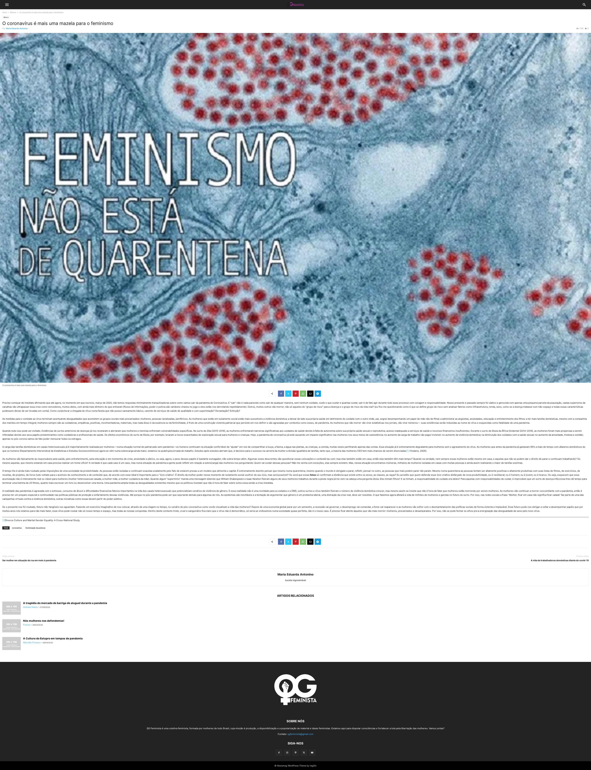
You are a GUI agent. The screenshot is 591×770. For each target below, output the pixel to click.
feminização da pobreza (35, 528)
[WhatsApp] (303, 394)
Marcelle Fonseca (31, 642)
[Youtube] (312, 752)
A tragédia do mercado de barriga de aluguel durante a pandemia (65, 603)
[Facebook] (281, 394)
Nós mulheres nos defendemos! (43, 620)
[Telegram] (318, 394)
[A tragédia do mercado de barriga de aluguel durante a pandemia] (11, 608)
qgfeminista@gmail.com (300, 734)
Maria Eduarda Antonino (17, 28)
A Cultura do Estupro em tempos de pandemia (53, 638)
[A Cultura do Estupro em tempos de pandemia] (11, 644)
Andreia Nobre (30, 607)
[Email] (310, 394)
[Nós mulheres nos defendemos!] (11, 626)
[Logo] (295, 711)
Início (4, 12)
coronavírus (17, 528)
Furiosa (26, 624)
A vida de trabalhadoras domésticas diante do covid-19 (560, 560)
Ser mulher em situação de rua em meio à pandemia (29, 560)
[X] (288, 394)
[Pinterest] (296, 394)
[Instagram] (287, 752)
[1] (407, 450)
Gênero (13, 12)
